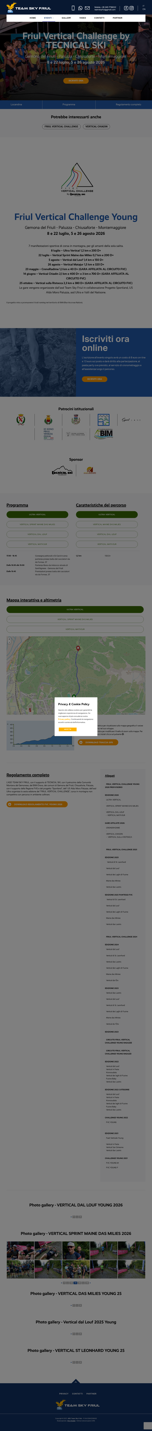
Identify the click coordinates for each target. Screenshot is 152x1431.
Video (82, 18)
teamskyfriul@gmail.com (105, 9)
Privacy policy (64, 719)
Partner (117, 18)
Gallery (66, 18)
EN (144, 9)
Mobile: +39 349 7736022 (105, 7)
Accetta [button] (67, 729)
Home (33, 18)
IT (144, 6)
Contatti (99, 18)
